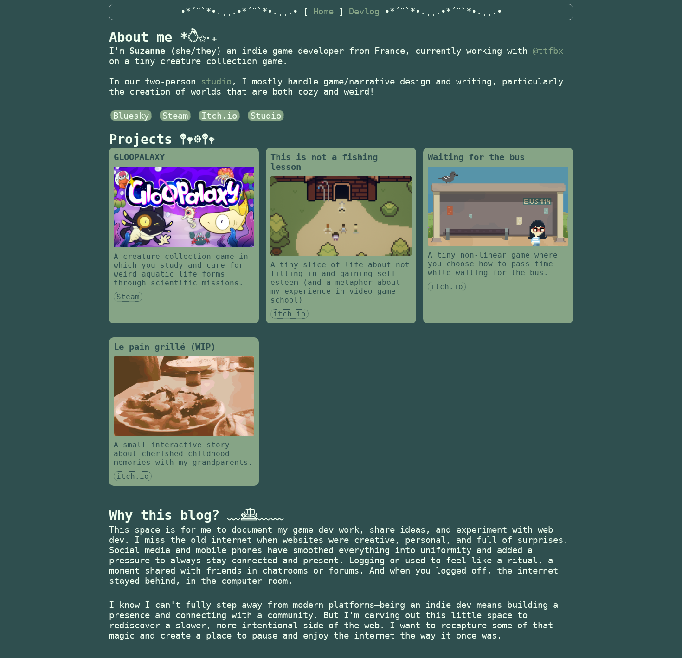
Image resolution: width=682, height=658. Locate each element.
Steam (175, 115)
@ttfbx (548, 50)
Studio (266, 115)
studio (216, 81)
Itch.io (219, 115)
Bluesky (131, 115)
